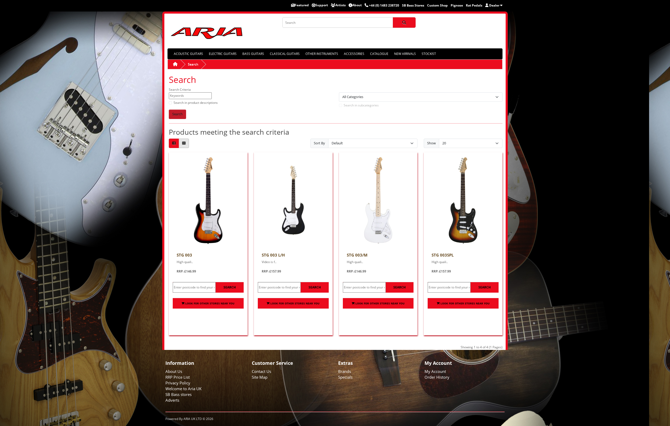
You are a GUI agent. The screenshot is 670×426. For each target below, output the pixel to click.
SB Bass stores (178, 394)
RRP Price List (177, 377)
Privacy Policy (177, 382)
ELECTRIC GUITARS (223, 54)
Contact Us (261, 371)
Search (193, 64)
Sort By (319, 143)
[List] (174, 143)
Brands (344, 371)
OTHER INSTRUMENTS (321, 54)
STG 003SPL (443, 255)
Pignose (457, 5)
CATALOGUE (379, 54)
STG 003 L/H (273, 255)
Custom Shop (437, 5)
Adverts (172, 400)
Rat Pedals (474, 5)
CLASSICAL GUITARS (285, 54)
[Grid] (184, 143)
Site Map (259, 377)
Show (431, 143)
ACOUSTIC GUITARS (188, 54)
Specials (345, 377)
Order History (437, 377)
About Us (173, 371)
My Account (435, 371)
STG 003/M (357, 255)
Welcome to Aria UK (183, 388)
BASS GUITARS (253, 54)
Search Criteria (180, 89)
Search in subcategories (361, 105)
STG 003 (184, 255)
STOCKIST (429, 54)
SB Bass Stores (413, 5)
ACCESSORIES (354, 54)
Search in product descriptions (196, 102)
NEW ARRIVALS (405, 54)
